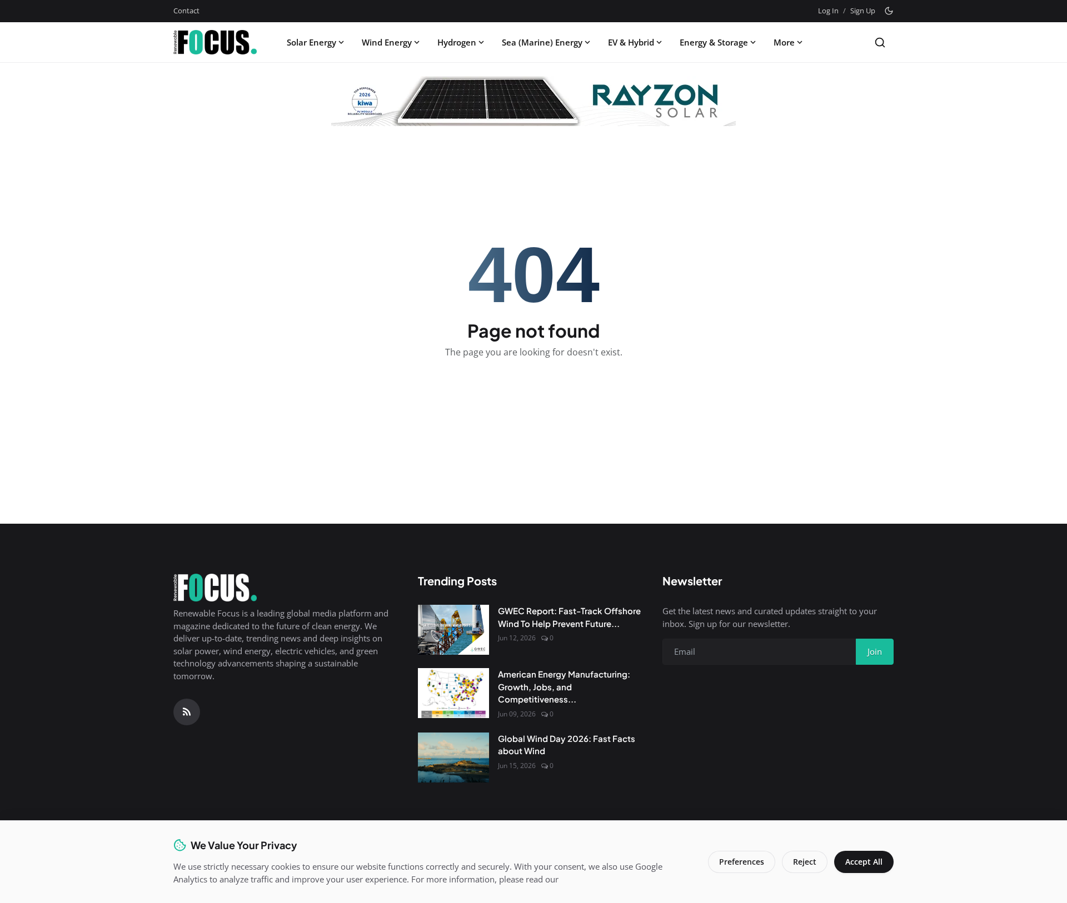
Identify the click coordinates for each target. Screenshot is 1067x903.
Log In (828, 11)
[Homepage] (215, 42)
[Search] (880, 42)
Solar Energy (311, 42)
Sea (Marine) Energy (542, 42)
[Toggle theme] (889, 11)
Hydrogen (456, 42)
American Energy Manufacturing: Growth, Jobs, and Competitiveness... (564, 686)
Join (874, 651)
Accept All (863, 861)
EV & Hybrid (631, 42)
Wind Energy (387, 42)
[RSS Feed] (186, 712)
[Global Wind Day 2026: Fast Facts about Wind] (453, 757)
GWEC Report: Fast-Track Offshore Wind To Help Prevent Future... (569, 617)
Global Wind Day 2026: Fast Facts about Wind (566, 744)
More (784, 42)
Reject (804, 861)
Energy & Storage (714, 42)
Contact (186, 11)
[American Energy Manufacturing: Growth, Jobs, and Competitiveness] (453, 693)
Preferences (741, 861)
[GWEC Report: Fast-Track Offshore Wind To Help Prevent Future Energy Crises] (453, 630)
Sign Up (862, 11)
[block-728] (533, 101)
